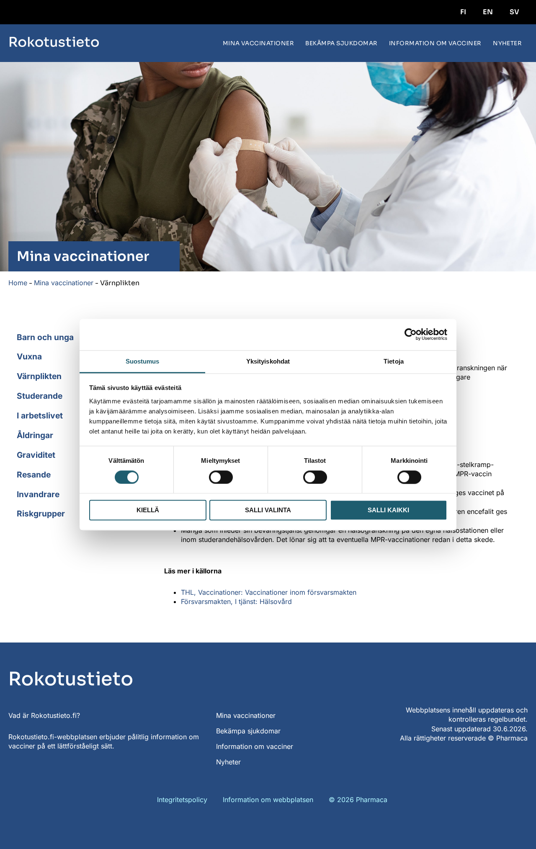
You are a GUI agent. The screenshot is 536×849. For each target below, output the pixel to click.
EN (488, 12)
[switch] (221, 477)
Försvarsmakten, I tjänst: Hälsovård (236, 601)
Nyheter (507, 43)
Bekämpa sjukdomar (341, 43)
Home (17, 283)
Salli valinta (268, 510)
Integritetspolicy (182, 799)
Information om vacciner (435, 43)
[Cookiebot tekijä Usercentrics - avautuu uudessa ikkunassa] (410, 334)
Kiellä (148, 510)
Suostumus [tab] (143, 361)
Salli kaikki (388, 510)
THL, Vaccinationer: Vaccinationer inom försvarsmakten (268, 592)
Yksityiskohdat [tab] (268, 361)
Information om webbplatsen (268, 799)
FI (463, 12)
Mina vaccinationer (258, 43)
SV (514, 12)
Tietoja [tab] (394, 361)
